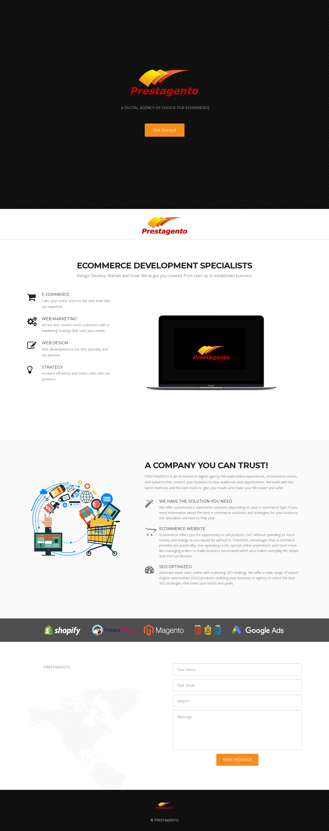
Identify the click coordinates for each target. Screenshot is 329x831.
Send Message (237, 760)
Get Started (164, 130)
